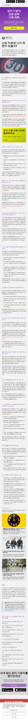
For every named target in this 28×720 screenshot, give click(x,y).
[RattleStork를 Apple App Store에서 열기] (20, 2)
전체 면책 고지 (10, 610)
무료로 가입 (17, 28)
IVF (21, 278)
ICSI (10, 280)
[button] (14, 622)
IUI (19, 278)
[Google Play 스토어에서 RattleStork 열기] (10, 2)
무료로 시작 (18, 685)
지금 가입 (14, 140)
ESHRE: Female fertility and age (18, 116)
